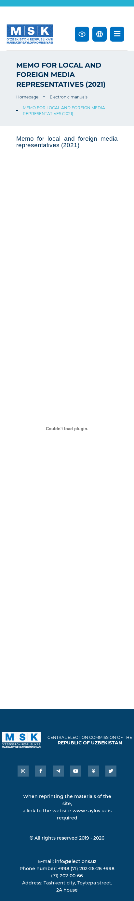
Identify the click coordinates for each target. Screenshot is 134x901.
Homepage (27, 97)
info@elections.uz (75, 861)
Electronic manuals (68, 97)
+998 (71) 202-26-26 (80, 868)
